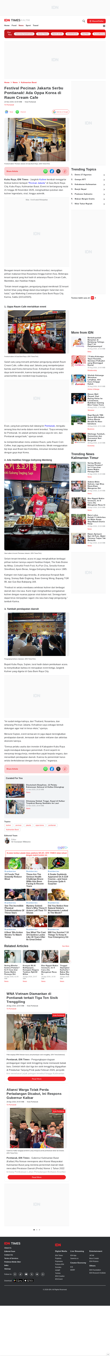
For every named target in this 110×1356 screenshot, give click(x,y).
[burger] (104, 26)
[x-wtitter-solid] (58, 173)
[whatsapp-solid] (45, 173)
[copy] (65, 173)
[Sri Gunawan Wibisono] (7, 871)
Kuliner (46, 181)
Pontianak (54, 438)
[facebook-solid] (52, 173)
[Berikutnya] (69, 994)
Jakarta (58, 184)
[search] (83, 21)
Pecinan (48, 184)
